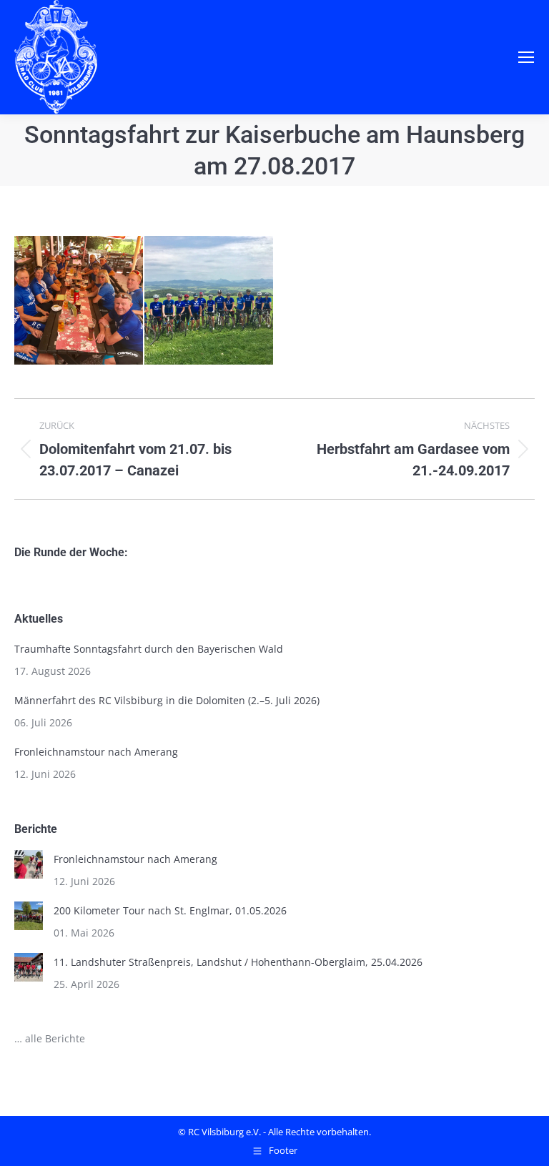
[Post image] (28, 864)
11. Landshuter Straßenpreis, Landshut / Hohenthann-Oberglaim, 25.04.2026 (238, 962)
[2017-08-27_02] (209, 301)
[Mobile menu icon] (526, 57)
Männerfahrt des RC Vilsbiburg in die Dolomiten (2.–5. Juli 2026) (167, 700)
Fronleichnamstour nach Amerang (96, 752)
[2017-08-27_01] (79, 301)
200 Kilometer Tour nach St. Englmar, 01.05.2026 (170, 910)
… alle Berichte (49, 1038)
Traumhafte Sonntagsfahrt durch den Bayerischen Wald (148, 649)
